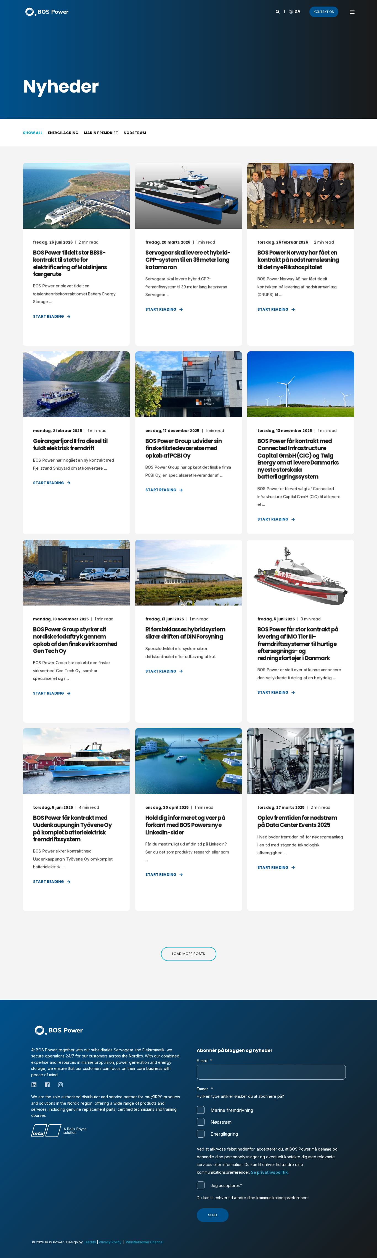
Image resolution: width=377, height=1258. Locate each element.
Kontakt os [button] (324, 11)
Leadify (90, 1242)
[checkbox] (271, 1122)
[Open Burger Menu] (352, 12)
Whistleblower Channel (144, 1242)
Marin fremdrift (101, 132)
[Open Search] (278, 11)
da (297, 11)
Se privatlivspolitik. (270, 1172)
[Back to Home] (47, 11)
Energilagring (63, 132)
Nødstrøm (135, 132)
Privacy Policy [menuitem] (110, 1242)
